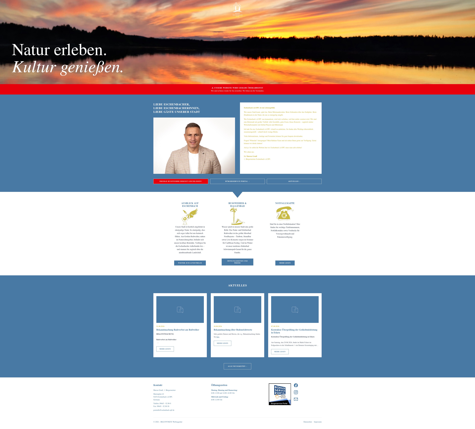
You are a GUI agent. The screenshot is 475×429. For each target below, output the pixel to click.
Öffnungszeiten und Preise (237, 262)
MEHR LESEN (165, 349)
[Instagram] (296, 392)
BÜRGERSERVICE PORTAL (237, 181)
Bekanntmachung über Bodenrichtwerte (233, 329)
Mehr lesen (285, 263)
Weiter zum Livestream (190, 263)
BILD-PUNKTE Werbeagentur (171, 422)
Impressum (318, 422)
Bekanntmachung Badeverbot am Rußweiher (177, 329)
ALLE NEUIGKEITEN (237, 366)
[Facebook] (296, 385)
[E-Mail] (296, 399)
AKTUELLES (294, 181)
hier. (218, 337)
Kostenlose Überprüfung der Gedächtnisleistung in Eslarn (294, 331)
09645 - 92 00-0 (165, 403)
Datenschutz (308, 422)
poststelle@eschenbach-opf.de (163, 410)
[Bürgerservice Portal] (280, 394)
